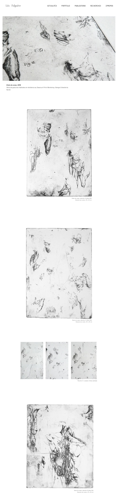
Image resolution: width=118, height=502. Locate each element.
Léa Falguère (13, 5)
